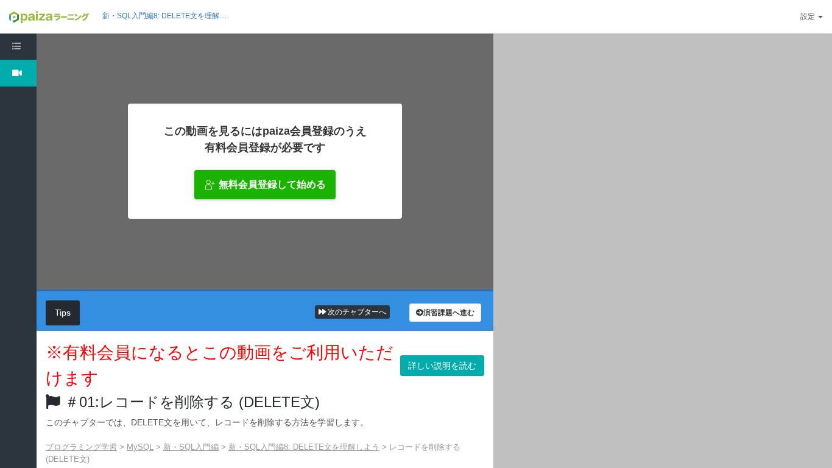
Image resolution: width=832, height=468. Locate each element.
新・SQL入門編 (191, 447)
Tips (63, 312)
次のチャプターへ (356, 312)
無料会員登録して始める (272, 184)
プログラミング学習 (81, 447)
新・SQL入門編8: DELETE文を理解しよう (171, 16)
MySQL (140, 447)
